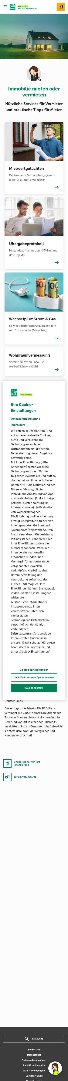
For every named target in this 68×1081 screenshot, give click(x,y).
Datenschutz (34, 1054)
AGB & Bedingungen (34, 1070)
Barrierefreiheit (34, 1075)
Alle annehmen (34, 687)
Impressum (34, 1049)
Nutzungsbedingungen (34, 1060)
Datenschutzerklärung (25, 419)
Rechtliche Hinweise (34, 1065)
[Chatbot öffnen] (55, 1068)
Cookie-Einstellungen (34, 669)
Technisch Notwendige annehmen (34, 677)
